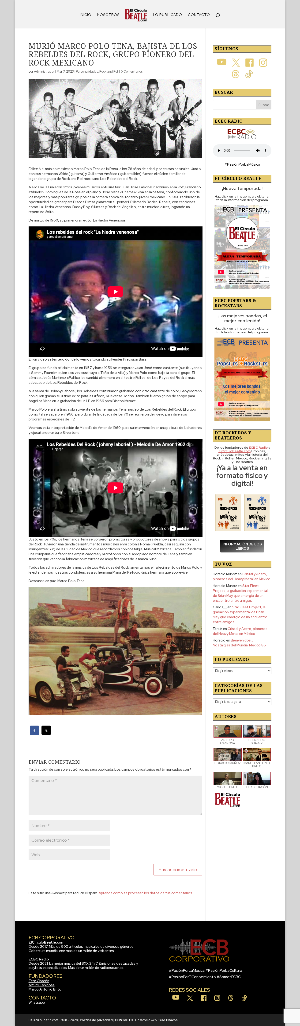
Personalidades (87, 72)
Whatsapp (37, 1002)
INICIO (85, 15)
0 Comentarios (131, 72)
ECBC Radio (39, 959)
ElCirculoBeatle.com (46, 942)
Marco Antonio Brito (45, 989)
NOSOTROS (108, 15)
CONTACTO (199, 15)
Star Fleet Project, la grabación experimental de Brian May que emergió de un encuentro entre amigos (240, 593)
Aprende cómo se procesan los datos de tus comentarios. (146, 893)
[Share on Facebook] (34, 733)
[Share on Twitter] (46, 733)
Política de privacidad (96, 1020)
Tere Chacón (39, 981)
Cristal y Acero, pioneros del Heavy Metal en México (241, 576)
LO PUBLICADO (167, 15)
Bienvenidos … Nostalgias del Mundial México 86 (239, 643)
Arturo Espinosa (42, 985)
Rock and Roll (109, 72)
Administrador (44, 72)
